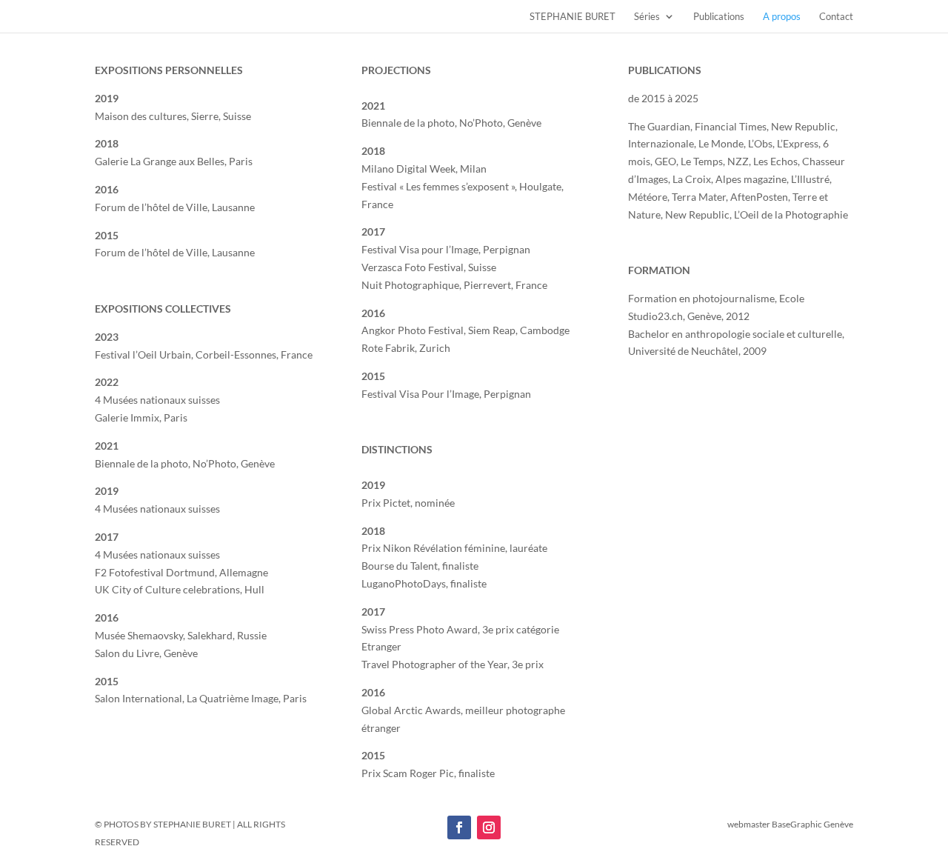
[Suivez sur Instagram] (489, 827)
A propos (782, 16)
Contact (836, 16)
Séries (647, 16)
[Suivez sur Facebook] (459, 827)
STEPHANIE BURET (572, 16)
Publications (718, 16)
